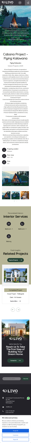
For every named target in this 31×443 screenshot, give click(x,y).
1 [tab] (14, 201)
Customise (15, 435)
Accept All (15, 430)
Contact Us (13, 360)
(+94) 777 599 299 (10, 411)
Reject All (15, 439)
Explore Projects (13, 260)
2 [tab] (17, 201)
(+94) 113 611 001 (10, 412)
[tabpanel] (6, 195)
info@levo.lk (9, 406)
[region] (15, 429)
